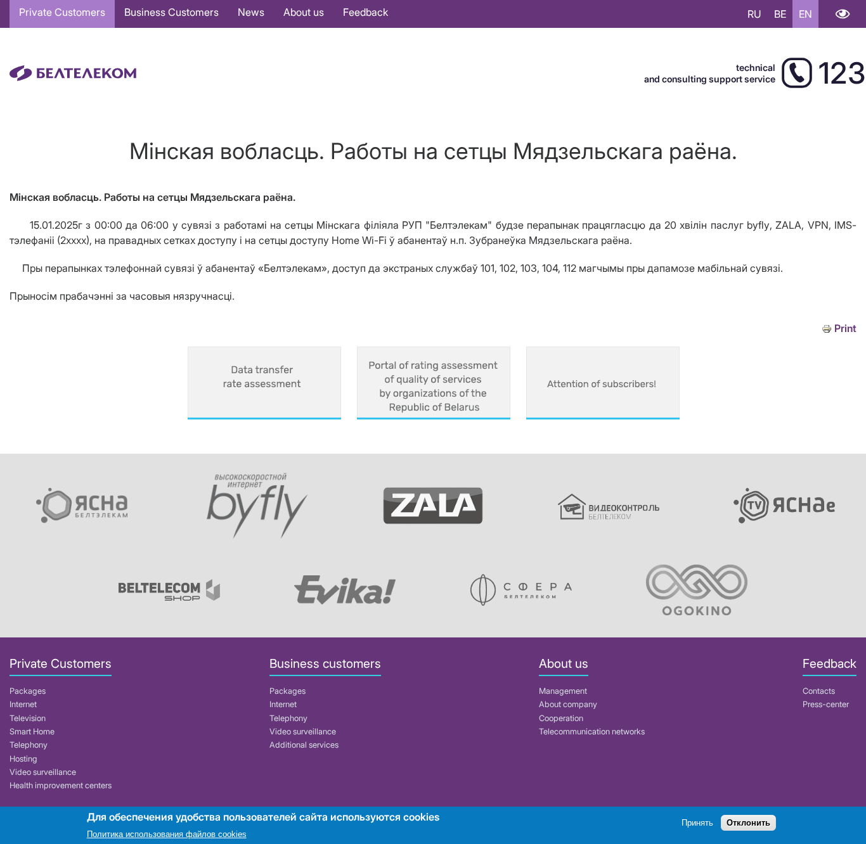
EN (805, 14)
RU (754, 14)
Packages (28, 691)
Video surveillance (43, 772)
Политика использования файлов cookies (167, 834)
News (251, 12)
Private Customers (62, 12)
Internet (23, 704)
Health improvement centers (61, 785)
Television (28, 718)
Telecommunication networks (592, 731)
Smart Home (32, 731)
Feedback (365, 12)
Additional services (304, 745)
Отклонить (748, 823)
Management (563, 691)
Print (845, 329)
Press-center (826, 704)
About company (568, 704)
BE (780, 14)
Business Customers (171, 12)
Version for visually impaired (842, 14)
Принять (697, 823)
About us (303, 12)
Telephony (29, 745)
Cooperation (561, 718)
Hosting (23, 759)
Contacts (819, 691)
